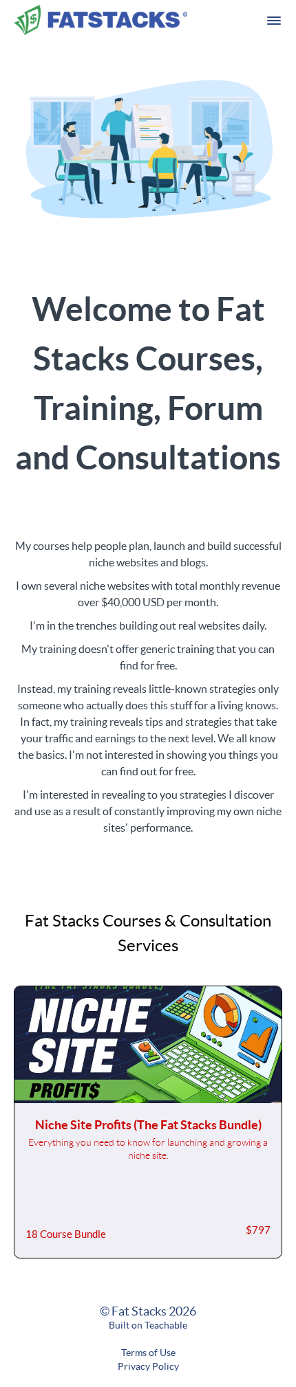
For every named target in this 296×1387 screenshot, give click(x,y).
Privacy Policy (148, 1366)
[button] (274, 20)
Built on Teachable (148, 1325)
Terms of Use (148, 1352)
